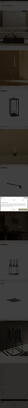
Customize (13, 209)
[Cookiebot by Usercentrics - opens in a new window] (24, 197)
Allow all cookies (23, 209)
